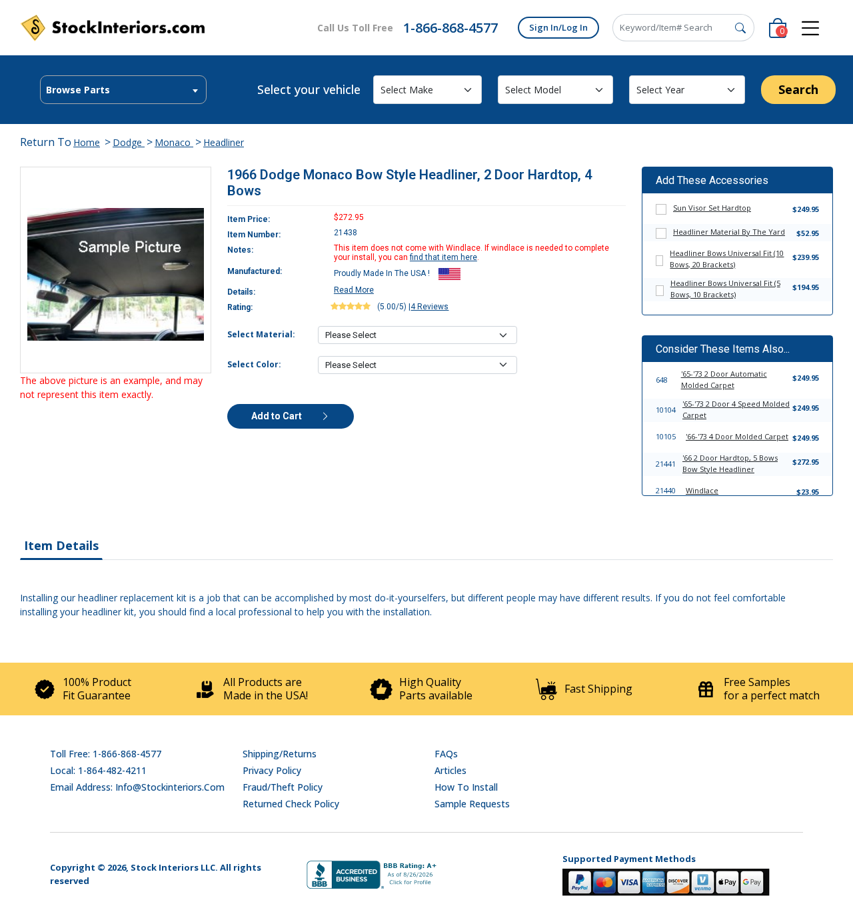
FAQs (446, 753)
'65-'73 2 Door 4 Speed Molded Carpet (736, 409)
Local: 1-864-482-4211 (98, 770)
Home (86, 142)
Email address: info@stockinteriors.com (137, 787)
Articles (450, 770)
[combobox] (123, 89)
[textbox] (123, 90)
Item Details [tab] (61, 545)
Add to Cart (277, 416)
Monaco (174, 142)
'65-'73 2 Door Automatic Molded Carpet (724, 379)
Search (798, 89)
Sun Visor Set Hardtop (712, 208)
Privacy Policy (272, 770)
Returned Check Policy (291, 803)
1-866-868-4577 (450, 28)
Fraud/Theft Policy (283, 787)
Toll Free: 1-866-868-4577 (105, 753)
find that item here (443, 257)
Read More (354, 290)
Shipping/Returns (280, 753)
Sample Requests (472, 803)
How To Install (466, 787)
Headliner (223, 142)
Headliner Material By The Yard (729, 232)
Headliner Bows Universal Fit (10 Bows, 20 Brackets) (727, 258)
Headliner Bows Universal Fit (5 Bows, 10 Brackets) (725, 288)
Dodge (129, 142)
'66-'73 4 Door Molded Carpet (737, 436)
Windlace (702, 490)
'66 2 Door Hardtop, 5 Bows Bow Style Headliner (730, 463)
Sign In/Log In (558, 27)
